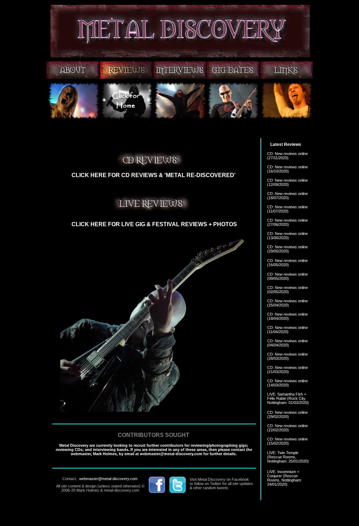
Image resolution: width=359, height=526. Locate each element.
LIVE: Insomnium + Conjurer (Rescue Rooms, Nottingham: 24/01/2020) (284, 478)
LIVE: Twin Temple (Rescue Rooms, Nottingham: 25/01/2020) (288, 457)
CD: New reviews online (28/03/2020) (287, 356)
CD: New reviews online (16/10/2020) (287, 169)
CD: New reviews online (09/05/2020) (287, 276)
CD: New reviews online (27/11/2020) (287, 155)
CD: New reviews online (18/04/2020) (287, 316)
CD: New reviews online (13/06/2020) (287, 235)
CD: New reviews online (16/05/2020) (287, 262)
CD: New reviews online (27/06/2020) (287, 222)
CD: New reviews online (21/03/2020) (287, 369)
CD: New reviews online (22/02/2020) (287, 428)
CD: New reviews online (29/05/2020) (287, 249)
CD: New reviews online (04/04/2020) (287, 343)
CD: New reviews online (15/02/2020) (287, 441)
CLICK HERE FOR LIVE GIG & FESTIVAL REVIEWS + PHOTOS (154, 224)
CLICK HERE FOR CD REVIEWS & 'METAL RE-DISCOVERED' (154, 175)
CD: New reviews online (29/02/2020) (287, 414)
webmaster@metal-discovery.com (108, 479)
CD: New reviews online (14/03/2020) (287, 383)
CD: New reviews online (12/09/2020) (287, 182)
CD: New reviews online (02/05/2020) (287, 289)
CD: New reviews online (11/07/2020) (287, 209)
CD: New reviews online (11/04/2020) (287, 329)
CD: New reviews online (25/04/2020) (287, 303)
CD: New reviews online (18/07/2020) (287, 195)
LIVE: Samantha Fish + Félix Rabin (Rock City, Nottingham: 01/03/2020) (288, 398)
